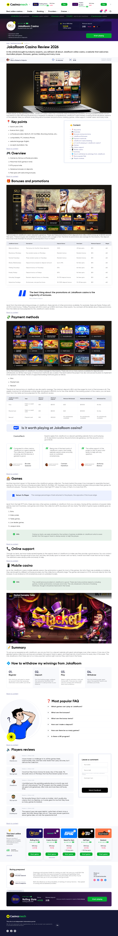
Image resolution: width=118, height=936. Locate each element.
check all (9, 855)
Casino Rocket (51, 840)
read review (52, 857)
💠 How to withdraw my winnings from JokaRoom (88, 154)
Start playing (99, 36)
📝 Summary (76, 152)
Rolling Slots (43, 4)
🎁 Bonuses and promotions (81, 134)
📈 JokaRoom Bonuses (79, 136)
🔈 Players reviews (78, 158)
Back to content (12, 149)
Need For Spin (69, 840)
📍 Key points (76, 130)
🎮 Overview (76, 132)
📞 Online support (78, 147)
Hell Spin (86, 840)
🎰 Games (75, 145)
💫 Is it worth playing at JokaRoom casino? (86, 143)
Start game (35, 854)
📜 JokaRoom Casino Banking (82, 141)
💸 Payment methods (79, 138)
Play (64, 4)
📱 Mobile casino (77, 149)
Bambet (103, 840)
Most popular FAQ (80, 156)
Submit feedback (95, 790)
